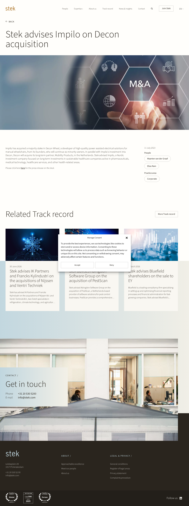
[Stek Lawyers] (10, 9)
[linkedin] (180, 498)
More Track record (166, 214)
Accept (77, 265)
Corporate (152, 178)
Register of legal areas (120, 468)
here (23, 168)
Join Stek (166, 8)
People (65, 8)
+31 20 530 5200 (27, 394)
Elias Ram (151, 166)
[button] (126, 237)
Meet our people (68, 468)
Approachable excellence (72, 464)
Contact (141, 8)
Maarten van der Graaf (157, 158)
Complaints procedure (120, 477)
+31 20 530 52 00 (13, 472)
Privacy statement (118, 473)
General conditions (119, 464)
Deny (112, 265)
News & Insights (125, 8)
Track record (107, 8)
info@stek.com (27, 398)
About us (92, 8)
